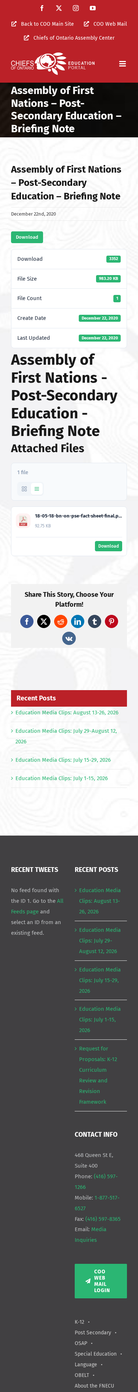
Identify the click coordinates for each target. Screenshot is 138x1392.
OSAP (81, 1343)
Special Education (96, 1354)
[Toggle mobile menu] (123, 64)
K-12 (79, 1322)
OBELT (82, 1375)
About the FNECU (94, 1386)
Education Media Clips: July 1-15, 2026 (61, 778)
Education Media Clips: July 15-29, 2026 (63, 760)
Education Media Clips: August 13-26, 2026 (66, 712)
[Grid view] (24, 489)
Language (86, 1365)
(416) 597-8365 (103, 1219)
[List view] (37, 489)
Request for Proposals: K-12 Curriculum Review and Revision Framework (98, 1075)
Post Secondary (93, 1333)
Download (27, 237)
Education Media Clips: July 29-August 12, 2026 (100, 941)
